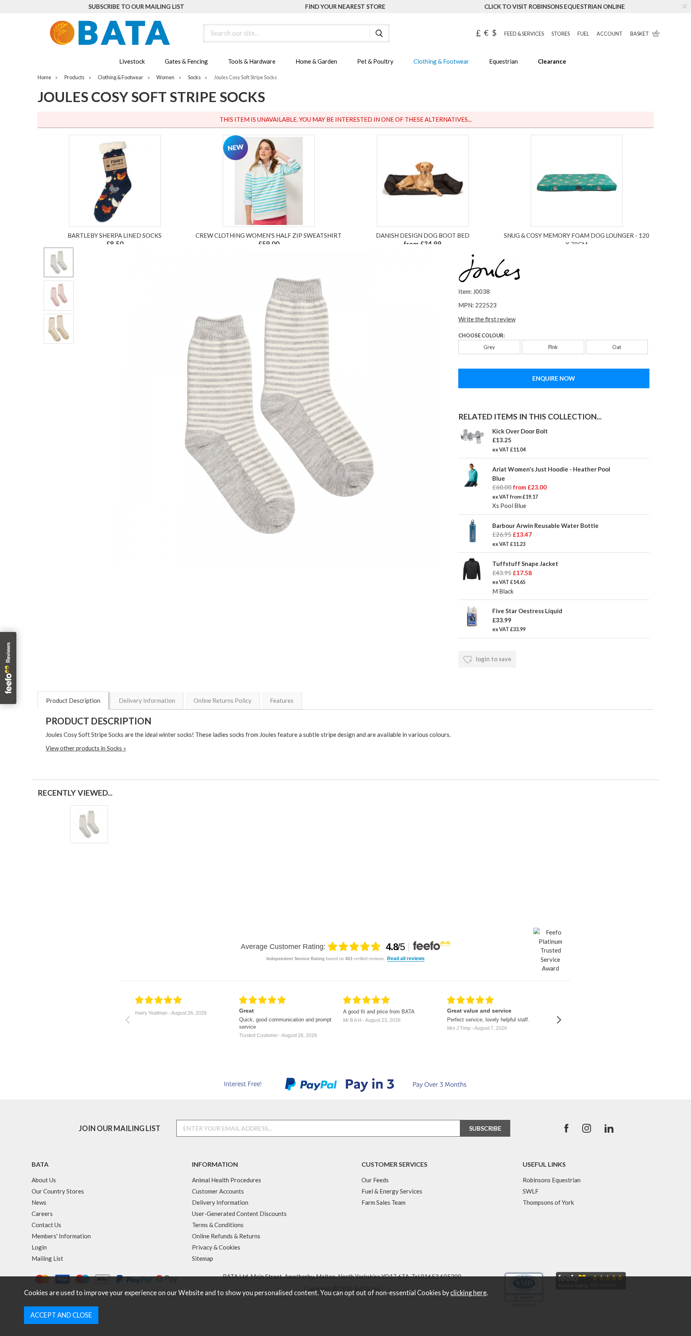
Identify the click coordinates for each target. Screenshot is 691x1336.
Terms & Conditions (218, 1224)
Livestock (132, 61)
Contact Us (46, 1224)
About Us (44, 1180)
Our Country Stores (58, 1191)
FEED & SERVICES (524, 34)
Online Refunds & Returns (226, 1236)
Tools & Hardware (252, 61)
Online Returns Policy (223, 700)
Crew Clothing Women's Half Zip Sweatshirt (269, 235)
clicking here (468, 1293)
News (39, 1202)
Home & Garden (316, 61)
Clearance (552, 61)
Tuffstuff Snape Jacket (525, 563)
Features (282, 700)
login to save (493, 658)
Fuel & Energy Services (391, 1191)
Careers (42, 1213)
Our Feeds (375, 1180)
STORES (560, 34)
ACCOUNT (610, 34)
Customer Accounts (218, 1191)
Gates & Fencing (186, 61)
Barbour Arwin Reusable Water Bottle (545, 525)
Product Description (73, 700)
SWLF (531, 1191)
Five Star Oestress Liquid (527, 610)
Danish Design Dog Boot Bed (422, 235)
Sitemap (202, 1258)
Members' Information (61, 1236)
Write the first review (486, 319)
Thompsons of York (548, 1202)
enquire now (553, 378)
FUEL (583, 34)
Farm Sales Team (383, 1202)
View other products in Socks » (86, 748)
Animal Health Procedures (226, 1180)
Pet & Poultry (375, 61)
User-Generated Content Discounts (239, 1213)
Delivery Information (147, 700)
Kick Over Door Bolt (520, 431)
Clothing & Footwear (441, 61)
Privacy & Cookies (216, 1247)
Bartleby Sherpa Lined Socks (115, 235)
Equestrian (503, 61)
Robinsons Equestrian (552, 1180)
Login (39, 1247)
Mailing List (47, 1258)
